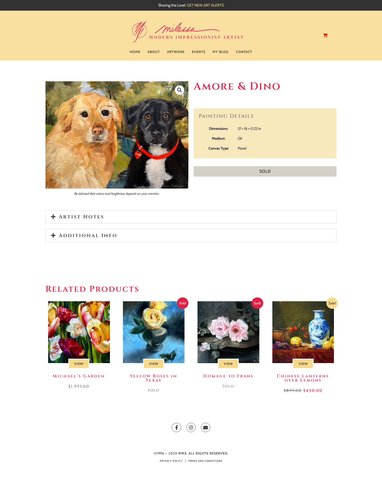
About (154, 52)
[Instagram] (191, 427)
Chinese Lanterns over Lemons (303, 378)
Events (198, 52)
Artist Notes (81, 216)
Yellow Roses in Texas (153, 378)
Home (135, 52)
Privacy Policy (171, 460)
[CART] (326, 35)
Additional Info (88, 235)
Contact (244, 52)
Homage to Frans (228, 376)
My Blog (221, 52)
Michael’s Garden (79, 376)
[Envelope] (205, 427)
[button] (179, 90)
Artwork (176, 52)
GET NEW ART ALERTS (205, 5)
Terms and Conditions (205, 460)
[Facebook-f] (176, 427)
